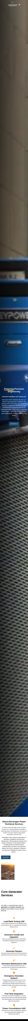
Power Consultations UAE (14, 1008)
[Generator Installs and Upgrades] (14, 931)
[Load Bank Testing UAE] (14, 918)
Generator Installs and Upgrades (14, 936)
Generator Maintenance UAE (14, 964)
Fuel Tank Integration (14, 994)
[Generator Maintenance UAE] (14, 960)
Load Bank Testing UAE (14, 921)
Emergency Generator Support (14, 977)
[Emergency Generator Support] (14, 972)
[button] (19, 4)
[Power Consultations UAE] (14, 1005)
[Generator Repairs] (14, 948)
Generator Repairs (14, 951)
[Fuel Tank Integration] (14, 990)
